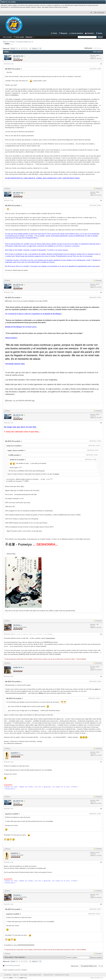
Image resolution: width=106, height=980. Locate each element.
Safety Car (6, 42)
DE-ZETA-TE (18, 56)
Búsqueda (64, 33)
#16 (101, 676)
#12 (101, 200)
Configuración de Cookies (61, 975)
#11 (101, 63)
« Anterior (12, 48)
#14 (101, 422)
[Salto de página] (40, 48)
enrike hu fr (17, 667)
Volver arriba (23, 975)
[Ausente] (24, 56)
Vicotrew (16, 625)
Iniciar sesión (19, 37)
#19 (101, 862)
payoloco (14, 753)
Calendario (90, 33)
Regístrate (29, 37)
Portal (55, 33)
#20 (101, 904)
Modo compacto (97, 51)
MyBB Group (23, 977)
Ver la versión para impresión (12, 965)
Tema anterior (9, 957)
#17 (101, 762)
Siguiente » (35, 48)
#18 (101, 808)
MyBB (10, 977)
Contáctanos (7, 975)
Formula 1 (12, 42)
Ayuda (100, 33)
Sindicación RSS (48, 975)
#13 (101, 292)
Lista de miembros (77, 33)
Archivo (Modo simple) (35, 975)
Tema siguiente (20, 957)
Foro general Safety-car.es (23, 42)
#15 (101, 634)
